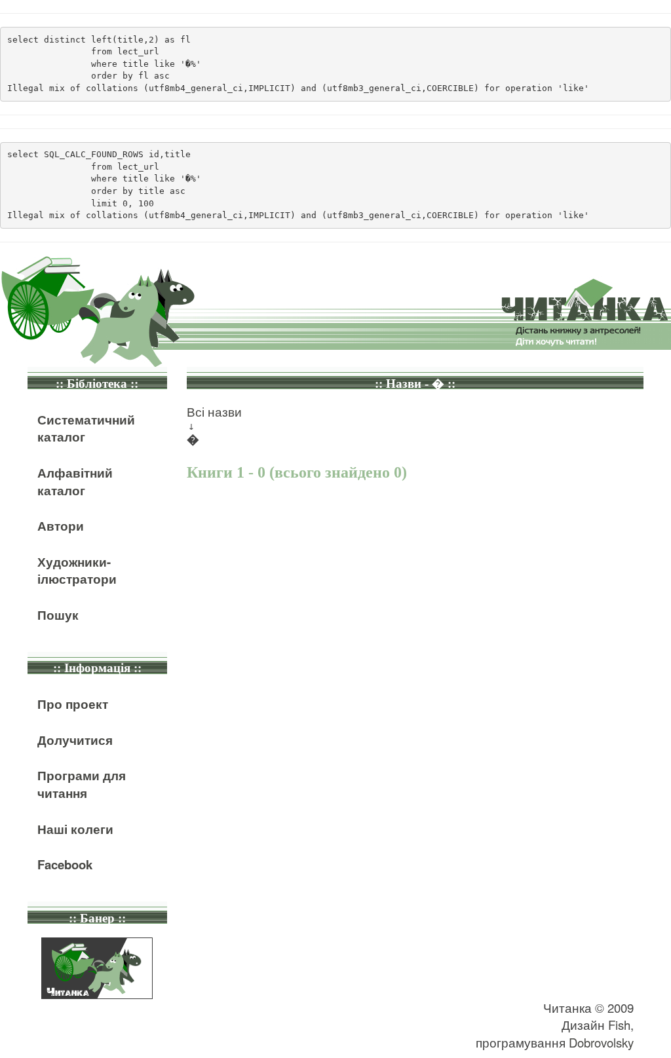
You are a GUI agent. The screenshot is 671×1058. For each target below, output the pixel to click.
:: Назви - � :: (415, 383)
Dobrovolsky (601, 1042)
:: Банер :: (97, 918)
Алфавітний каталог (75, 481)
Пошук (58, 615)
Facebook (64, 864)
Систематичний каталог (86, 428)
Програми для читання (81, 784)
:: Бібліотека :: (97, 383)
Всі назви (214, 411)
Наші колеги (75, 829)
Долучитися (75, 740)
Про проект (72, 704)
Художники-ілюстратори (77, 570)
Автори (60, 526)
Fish (619, 1024)
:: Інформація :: (97, 668)
